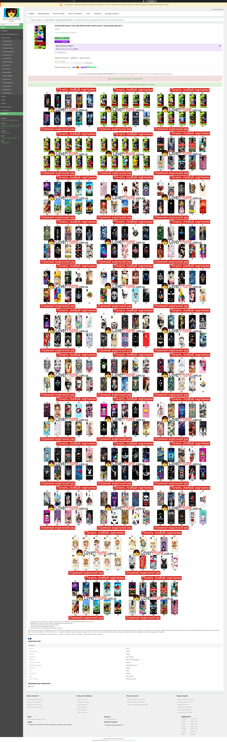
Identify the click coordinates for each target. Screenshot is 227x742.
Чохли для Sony (6, 89)
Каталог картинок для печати (9, 34)
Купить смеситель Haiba (34, 704)
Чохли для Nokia (6, 86)
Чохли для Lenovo (7, 44)
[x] (30, 639)
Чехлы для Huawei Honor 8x (185, 702)
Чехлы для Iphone (82, 707)
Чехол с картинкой (75, 13)
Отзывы (3, 103)
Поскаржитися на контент (114, 740)
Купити (62, 38)
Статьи (3, 100)
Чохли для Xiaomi (7, 55)
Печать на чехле (58, 13)
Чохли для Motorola (7, 82)
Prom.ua (122, 738)
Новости (3, 96)
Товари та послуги (36, 20)
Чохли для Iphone (7, 41)
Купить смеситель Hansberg (35, 699)
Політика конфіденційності (128, 740)
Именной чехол (43, 13)
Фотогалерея (5, 110)
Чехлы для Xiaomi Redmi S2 (184, 707)
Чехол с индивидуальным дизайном (137, 704)
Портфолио (4, 31)
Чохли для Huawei (7, 62)
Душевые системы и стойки (35, 707)
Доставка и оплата (6, 107)
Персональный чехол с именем (136, 699)
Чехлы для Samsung (82, 702)
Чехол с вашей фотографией (135, 702)
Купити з (58, 41)
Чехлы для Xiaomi (82, 712)
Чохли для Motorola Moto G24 (64, 20)
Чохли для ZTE (6, 65)
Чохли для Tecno (6, 79)
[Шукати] (21, 24)
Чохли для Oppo (6, 72)
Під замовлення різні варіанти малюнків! (125, 79)
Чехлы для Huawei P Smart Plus (185, 699)
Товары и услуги (5, 37)
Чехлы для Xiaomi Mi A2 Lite (184, 712)
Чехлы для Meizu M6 (183, 704)
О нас (88, 13)
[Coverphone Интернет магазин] (11, 12)
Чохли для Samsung (7, 48)
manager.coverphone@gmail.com (10, 138)
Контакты (97, 13)
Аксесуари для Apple (8, 51)
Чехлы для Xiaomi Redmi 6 (184, 709)
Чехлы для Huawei (82, 704)
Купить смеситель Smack (34, 702)
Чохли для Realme (7, 76)
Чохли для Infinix (6, 93)
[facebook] (28, 639)
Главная (31, 13)
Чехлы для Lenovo (82, 699)
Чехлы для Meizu (82, 709)
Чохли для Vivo (6, 69)
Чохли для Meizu (6, 58)
